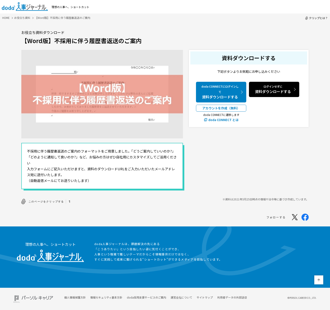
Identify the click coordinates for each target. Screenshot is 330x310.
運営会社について (181, 297)
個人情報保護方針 (75, 297)
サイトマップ (205, 297)
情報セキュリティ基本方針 (106, 297)
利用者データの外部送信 (232, 297)
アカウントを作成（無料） (221, 108)
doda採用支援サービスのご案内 (146, 297)
